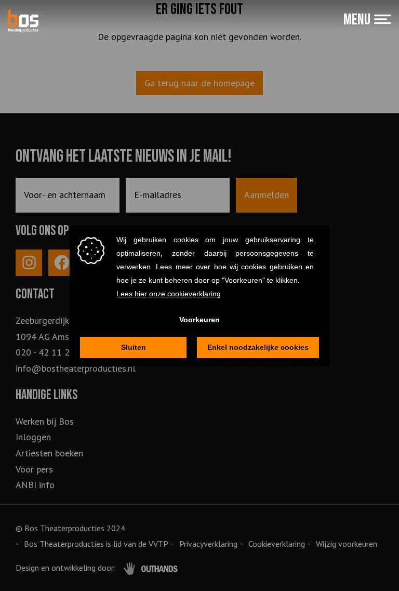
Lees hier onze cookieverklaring (168, 294)
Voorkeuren (199, 320)
